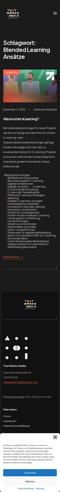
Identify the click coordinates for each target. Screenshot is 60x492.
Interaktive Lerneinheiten (22, 209)
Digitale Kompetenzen (20, 183)
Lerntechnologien (18, 221)
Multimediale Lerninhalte (22, 226)
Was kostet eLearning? (21, 119)
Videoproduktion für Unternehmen (28, 244)
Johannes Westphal (45, 109)
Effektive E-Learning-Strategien (26, 195)
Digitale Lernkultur (18, 186)
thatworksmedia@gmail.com (20, 382)
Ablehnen (30, 481)
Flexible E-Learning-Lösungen (25, 200)
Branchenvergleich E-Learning (25, 180)
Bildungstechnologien (17, 175)
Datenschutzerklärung (26, 488)
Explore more (11, 257)
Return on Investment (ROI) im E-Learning (32, 235)
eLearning (11, 72)
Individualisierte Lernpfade (23, 203)
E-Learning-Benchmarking (23, 189)
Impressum (40, 488)
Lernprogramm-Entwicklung (24, 218)
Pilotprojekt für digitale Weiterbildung (29, 232)
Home (7, 416)
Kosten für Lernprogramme (23, 212)
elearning (13, 198)
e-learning (39, 186)
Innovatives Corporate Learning (26, 206)
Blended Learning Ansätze (23, 177)
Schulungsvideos (18, 238)
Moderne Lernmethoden (22, 224)
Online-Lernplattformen (21, 229)
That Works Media (15, 396)
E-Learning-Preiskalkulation (24, 192)
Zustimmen (30, 472)
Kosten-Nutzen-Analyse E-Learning (28, 215)
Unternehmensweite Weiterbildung (28, 241)
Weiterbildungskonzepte (22, 247)
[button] (55, 437)
